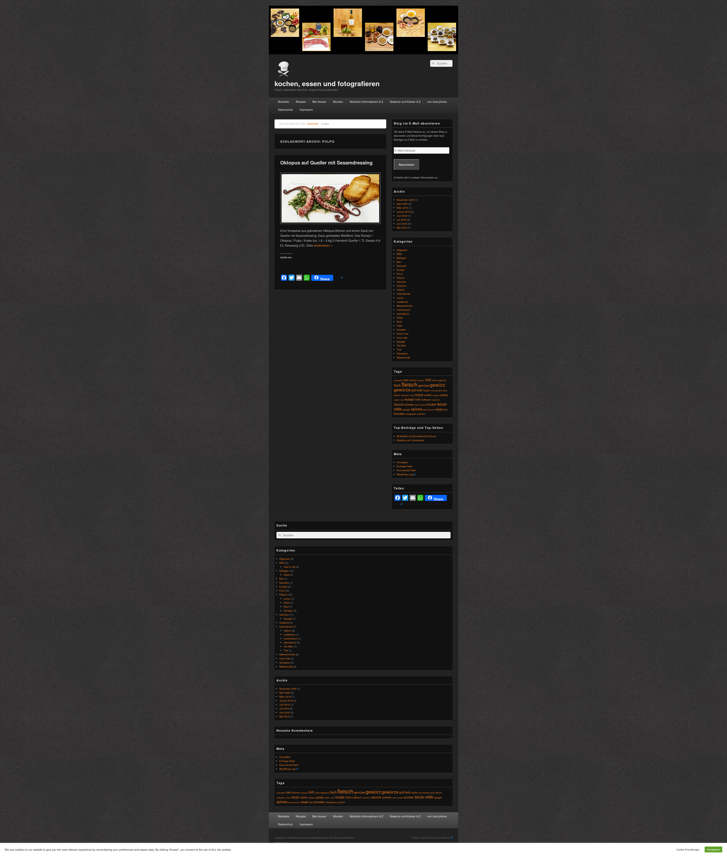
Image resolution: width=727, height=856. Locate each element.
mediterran (402, 302)
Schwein (401, 329)
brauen (421, 380)
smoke (422, 404)
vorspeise (411, 414)
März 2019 (402, 208)
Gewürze (401, 285)
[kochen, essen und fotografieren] (363, 53)
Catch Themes (442, 837)
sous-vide (402, 337)
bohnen (296, 792)
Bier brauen (319, 102)
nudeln (428, 395)
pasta (444, 395)
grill (413, 390)
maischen (405, 395)
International (403, 293)
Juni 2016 (402, 223)
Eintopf (400, 270)
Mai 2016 (402, 227)
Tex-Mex (401, 345)
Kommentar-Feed (406, 470)
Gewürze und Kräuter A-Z (405, 102)
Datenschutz (285, 109)
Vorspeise (402, 353)
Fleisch (401, 278)
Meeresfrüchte (404, 306)
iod (432, 390)
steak (439, 409)
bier (406, 380)
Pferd (400, 317)
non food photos (437, 102)
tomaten (399, 413)
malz (412, 395)
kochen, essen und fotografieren (327, 83)
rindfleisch (425, 399)
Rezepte (301, 102)
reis (401, 399)
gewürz (437, 384)
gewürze (402, 389)
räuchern (436, 399)
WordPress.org (405, 474)
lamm (397, 395)
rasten (396, 399)
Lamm (400, 298)
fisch (397, 385)
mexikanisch (403, 310)
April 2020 (402, 204)
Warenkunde (403, 357)
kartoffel (438, 390)
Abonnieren (406, 164)
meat (419, 394)
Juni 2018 (402, 215)
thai (445, 409)
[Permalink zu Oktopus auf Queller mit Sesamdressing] (330, 226)
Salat (399, 325)
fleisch (409, 384)
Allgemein (402, 250)
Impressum (306, 109)
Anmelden (402, 462)
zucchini (421, 414)
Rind (399, 321)
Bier (399, 262)
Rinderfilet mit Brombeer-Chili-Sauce (416, 436)
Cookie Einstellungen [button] (688, 849)
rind (417, 399)
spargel (406, 409)
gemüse (423, 385)
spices (416, 409)
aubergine (398, 380)
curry (434, 380)
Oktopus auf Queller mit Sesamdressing (326, 162)
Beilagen (401, 258)
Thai (399, 349)
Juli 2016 (401, 219)
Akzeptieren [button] (713, 849)
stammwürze (428, 409)
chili (428, 379)
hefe (419, 390)
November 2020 (405, 200)
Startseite (283, 102)
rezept (409, 399)
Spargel (401, 341)
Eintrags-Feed (404, 466)
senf (417, 404)
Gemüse (401, 282)
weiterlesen (323, 245)
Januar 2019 (403, 211)
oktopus (436, 395)
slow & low (402, 333)
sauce (399, 404)
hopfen (427, 390)
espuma (442, 380)
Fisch (400, 274)
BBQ (399, 254)
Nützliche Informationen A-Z (366, 102)
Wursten (338, 102)
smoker (431, 404)
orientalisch (403, 313)
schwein (409, 404)
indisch (400, 289)
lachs (445, 390)
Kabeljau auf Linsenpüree (410, 440)
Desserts (401, 266)
